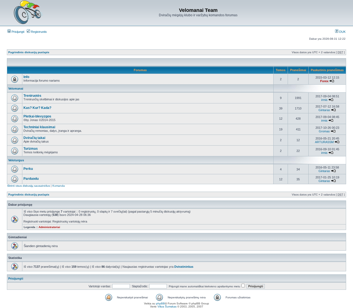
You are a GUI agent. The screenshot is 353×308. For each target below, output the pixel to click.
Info (26, 77)
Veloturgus (16, 160)
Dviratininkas (183, 266)
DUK (342, 31)
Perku (28, 169)
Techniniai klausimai (39, 127)
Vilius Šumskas (166, 306)
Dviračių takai (34, 138)
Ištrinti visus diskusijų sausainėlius (28, 185)
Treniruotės (32, 96)
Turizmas (30, 149)
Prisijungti (17, 31)
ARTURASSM (324, 142)
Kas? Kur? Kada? (37, 108)
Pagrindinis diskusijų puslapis (28, 52)
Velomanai (15, 88)
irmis (324, 99)
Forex (324, 81)
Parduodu (31, 179)
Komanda (58, 185)
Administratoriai (49, 227)
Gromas (324, 131)
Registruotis (38, 31)
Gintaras (324, 110)
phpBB (160, 303)
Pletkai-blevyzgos (37, 116)
